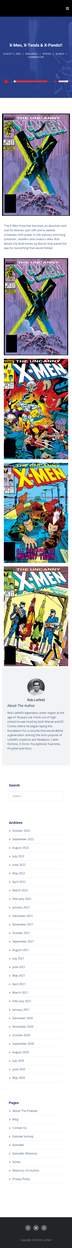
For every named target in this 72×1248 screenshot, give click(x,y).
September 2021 (23, 941)
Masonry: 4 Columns (25, 1170)
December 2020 (22, 1018)
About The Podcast (24, 1111)
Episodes (18, 1145)
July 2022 (18, 856)
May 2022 (18, 873)
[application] (36, 81)
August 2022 (20, 848)
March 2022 (20, 890)
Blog (15, 1119)
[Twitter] (36, 1228)
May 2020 (18, 1078)
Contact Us (19, 1128)
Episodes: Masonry (24, 1153)
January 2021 (21, 1010)
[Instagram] (44, 1228)
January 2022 (21, 907)
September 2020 (23, 1044)
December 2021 (22, 916)
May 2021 (18, 975)
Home (16, 1162)
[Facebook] (28, 1228)
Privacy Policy (21, 1179)
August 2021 (20, 950)
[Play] (6, 81)
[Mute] (55, 81)
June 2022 (18, 865)
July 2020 (18, 1061)
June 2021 (18, 967)
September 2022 (23, 839)
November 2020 (22, 1027)
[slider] (63, 84)
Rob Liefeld (32, 53)
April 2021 (19, 984)
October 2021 (21, 933)
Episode (47, 53)
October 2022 (21, 831)
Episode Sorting (22, 1136)
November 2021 (22, 924)
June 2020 (18, 1069)
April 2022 (19, 882)
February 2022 (21, 899)
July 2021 (18, 958)
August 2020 (20, 1052)
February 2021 (21, 1001)
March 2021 (20, 992)
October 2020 (21, 1035)
